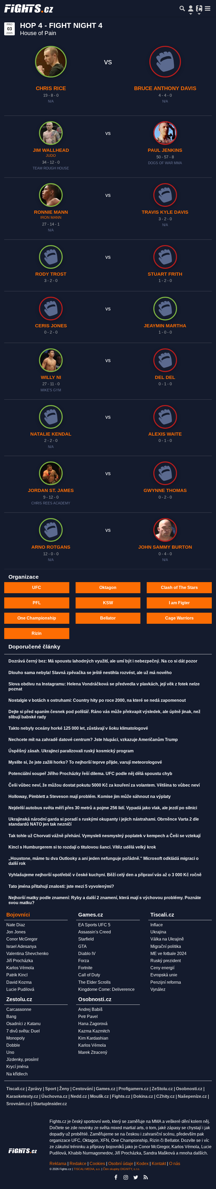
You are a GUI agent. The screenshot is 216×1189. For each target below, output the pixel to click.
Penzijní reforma (165, 982)
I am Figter (179, 603)
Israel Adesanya (21, 946)
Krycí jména (17, 1066)
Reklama (58, 1163)
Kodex (143, 1163)
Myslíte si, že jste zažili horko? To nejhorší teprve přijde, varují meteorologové (85, 762)
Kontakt (159, 1163)
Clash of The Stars (179, 587)
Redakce (78, 1163)
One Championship (36, 618)
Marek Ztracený (92, 1052)
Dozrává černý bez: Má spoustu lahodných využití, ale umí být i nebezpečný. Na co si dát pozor (102, 661)
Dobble (13, 1045)
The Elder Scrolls (94, 982)
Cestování (82, 1088)
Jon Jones (16, 932)
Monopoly (15, 1038)
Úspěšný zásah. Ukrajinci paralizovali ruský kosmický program (71, 751)
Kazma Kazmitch (94, 1031)
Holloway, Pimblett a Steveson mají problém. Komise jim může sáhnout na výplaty (89, 796)
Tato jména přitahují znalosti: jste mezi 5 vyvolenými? (61, 886)
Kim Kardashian (93, 1038)
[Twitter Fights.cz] (136, 1177)
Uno (10, 1052)
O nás (174, 1163)
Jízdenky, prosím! (22, 1059)
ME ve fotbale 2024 (168, 953)
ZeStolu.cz (162, 1088)
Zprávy (35, 1088)
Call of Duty (89, 975)
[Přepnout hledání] (182, 8)
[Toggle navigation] (207, 8)
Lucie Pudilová (20, 989)
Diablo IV (87, 953)
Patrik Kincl (17, 975)
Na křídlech (17, 1074)
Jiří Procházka (19, 960)
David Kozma (19, 982)
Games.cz (105, 1088)
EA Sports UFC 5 (94, 925)
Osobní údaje (120, 1163)
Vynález (157, 989)
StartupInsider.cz (50, 1104)
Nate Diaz (15, 925)
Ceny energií (162, 968)
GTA (82, 946)
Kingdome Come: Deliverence (106, 989)
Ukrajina (158, 932)
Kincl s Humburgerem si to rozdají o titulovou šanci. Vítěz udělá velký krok (82, 847)
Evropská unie (163, 975)
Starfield (86, 939)
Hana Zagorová (92, 1023)
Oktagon (107, 587)
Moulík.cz (99, 1096)
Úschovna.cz (54, 1096)
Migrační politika (165, 946)
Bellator (108, 618)
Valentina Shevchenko (27, 953)
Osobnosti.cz (189, 1088)
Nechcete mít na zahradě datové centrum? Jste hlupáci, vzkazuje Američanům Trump (93, 739)
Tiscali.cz (15, 1088)
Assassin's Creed (94, 932)
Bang (11, 1016)
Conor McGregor (21, 939)
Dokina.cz (143, 1096)
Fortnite (85, 968)
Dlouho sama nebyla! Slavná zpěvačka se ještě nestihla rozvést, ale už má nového (90, 672)
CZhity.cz (165, 1096)
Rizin (37, 633)
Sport (50, 1088)
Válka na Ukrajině (167, 939)
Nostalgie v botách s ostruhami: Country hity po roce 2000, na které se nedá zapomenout (97, 700)
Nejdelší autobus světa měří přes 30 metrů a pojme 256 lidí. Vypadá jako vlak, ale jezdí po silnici (102, 808)
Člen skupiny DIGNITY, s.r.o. (121, 1169)
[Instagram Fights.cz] (126, 1177)
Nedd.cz (79, 1096)
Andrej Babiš (90, 1009)
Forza (83, 960)
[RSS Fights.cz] (146, 1177)
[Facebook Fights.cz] (116, 1177)
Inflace (156, 925)
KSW (108, 603)
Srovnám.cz (18, 1104)
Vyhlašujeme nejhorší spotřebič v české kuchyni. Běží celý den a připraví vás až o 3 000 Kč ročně (105, 875)
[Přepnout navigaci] (190, 8)
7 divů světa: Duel (23, 1031)
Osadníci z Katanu (23, 1023)
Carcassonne (18, 1009)
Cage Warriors (179, 618)
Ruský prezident (165, 960)
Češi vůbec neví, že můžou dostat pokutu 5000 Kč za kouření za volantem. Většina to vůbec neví (104, 785)
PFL (37, 603)
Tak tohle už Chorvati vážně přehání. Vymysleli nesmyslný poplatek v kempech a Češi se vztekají (104, 836)
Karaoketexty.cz (22, 1096)
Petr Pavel (88, 1016)
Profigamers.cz (134, 1088)
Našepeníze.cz (192, 1096)
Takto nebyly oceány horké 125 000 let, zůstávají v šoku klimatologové (78, 728)
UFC (36, 587)
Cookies (97, 1163)
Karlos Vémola (20, 968)
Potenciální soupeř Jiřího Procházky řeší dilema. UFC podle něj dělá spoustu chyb (90, 773)
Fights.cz (121, 1096)
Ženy (64, 1088)
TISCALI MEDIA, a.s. (87, 1169)
